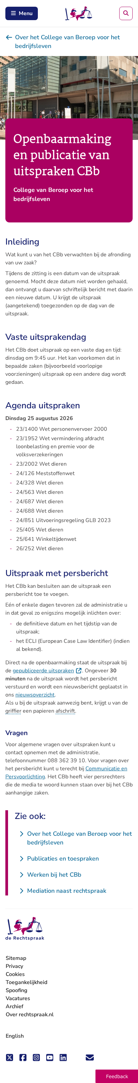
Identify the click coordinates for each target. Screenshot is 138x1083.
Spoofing (16, 990)
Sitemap (16, 958)
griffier (13, 711)
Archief (14, 1006)
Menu (25, 13)
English (15, 1036)
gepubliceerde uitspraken (47, 670)
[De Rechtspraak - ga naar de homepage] (24, 929)
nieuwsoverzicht (35, 695)
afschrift (65, 711)
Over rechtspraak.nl (30, 1014)
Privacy (14, 966)
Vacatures (17, 998)
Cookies (15, 974)
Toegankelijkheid (26, 982)
